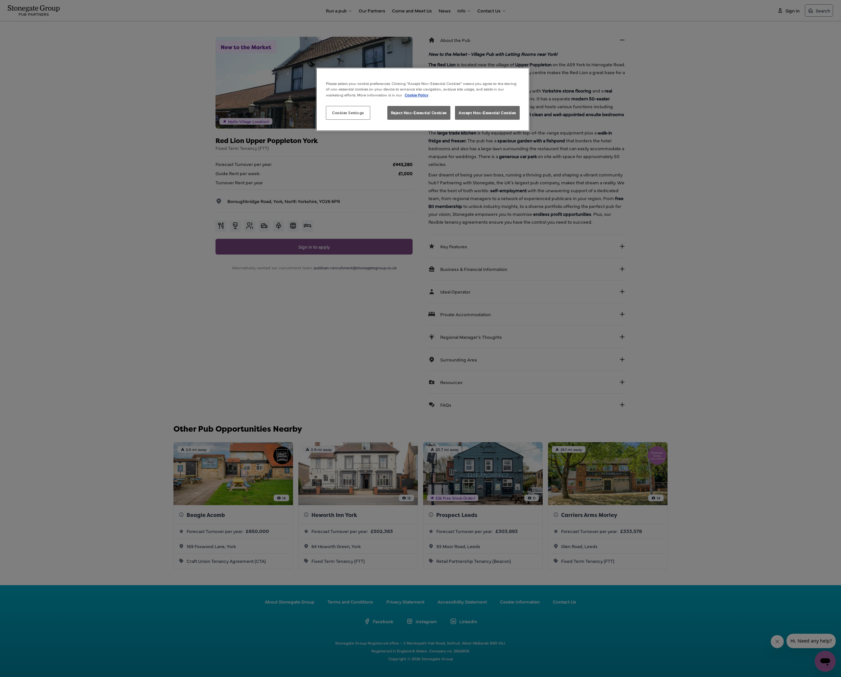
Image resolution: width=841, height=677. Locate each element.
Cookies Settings (348, 112)
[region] (423, 99)
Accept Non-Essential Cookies (487, 112)
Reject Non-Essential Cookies (419, 112)
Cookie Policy (416, 94)
